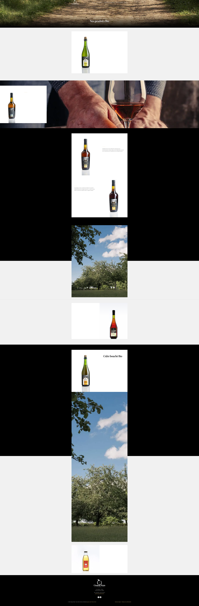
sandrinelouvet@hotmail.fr (99, 593)
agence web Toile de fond (91, 601)
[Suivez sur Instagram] (100, 597)
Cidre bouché (105, 368)
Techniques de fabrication (109, 2)
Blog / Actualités (119, 2)
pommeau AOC (91, 313)
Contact (125, 2)
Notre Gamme (99, 2)
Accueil (93, 2)
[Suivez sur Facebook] (98, 597)
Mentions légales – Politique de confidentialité (123, 601)
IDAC (101, 510)
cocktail (39, 117)
